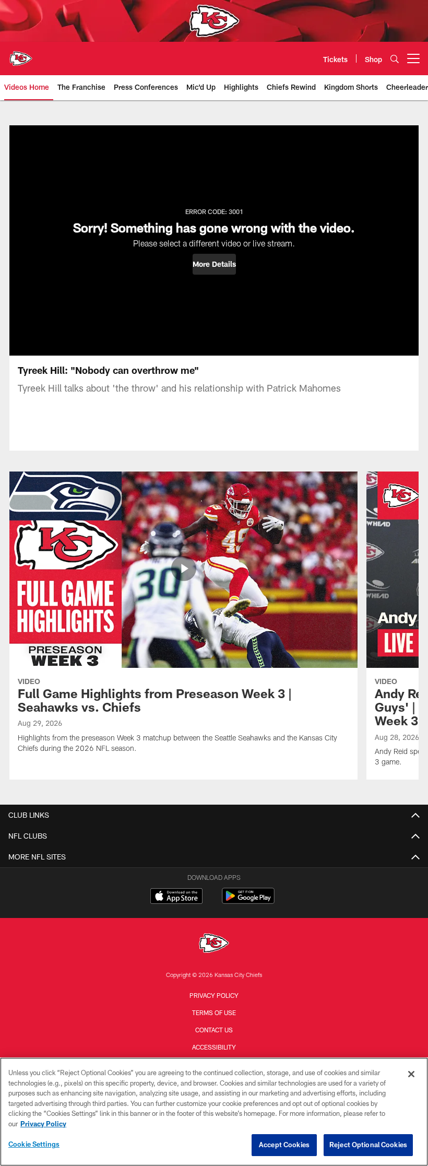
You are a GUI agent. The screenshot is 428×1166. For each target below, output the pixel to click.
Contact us (214, 1029)
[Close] (411, 1074)
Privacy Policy (214, 995)
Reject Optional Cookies (368, 1144)
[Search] (394, 59)
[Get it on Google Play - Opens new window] (248, 901)
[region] (214, 1111)
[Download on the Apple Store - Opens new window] (176, 897)
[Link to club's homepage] (20, 54)
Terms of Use (214, 1012)
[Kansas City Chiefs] (214, 944)
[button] (214, 264)
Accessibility (214, 1047)
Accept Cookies (284, 1144)
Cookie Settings (34, 1144)
